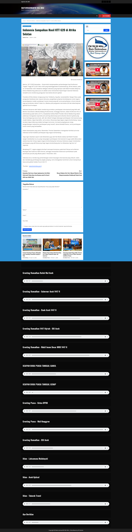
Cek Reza (26, 257)
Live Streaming (106, 16)
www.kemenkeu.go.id (35, 166)
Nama (25, 210)
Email (24, 215)
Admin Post (25, 37)
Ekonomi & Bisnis (27, 26)
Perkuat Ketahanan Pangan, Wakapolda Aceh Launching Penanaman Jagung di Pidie (32, 254)
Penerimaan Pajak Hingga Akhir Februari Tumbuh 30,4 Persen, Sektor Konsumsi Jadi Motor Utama (72, 254)
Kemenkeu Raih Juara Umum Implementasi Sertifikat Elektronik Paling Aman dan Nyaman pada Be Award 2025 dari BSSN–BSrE (36, 174)
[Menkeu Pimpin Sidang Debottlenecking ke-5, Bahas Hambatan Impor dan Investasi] (52, 245)
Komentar (26, 189)
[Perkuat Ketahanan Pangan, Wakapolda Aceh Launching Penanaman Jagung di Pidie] (32, 245)
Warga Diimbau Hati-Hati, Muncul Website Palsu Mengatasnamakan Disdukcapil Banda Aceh (69, 173)
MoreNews (73, 530)
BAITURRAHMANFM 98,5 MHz (32, 7)
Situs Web (25, 221)
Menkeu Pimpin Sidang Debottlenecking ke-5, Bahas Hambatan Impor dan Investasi (52, 254)
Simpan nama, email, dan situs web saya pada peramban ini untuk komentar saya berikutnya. (48, 226)
